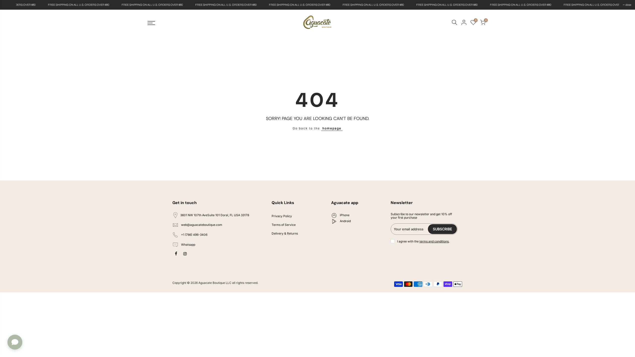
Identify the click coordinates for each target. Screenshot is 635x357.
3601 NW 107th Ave (214, 215)
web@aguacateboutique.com (201, 225)
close (9, 4)
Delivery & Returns (285, 233)
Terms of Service (284, 225)
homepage (331, 128)
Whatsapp (187, 244)
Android (345, 221)
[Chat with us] (14, 342)
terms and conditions (434, 241)
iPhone (344, 215)
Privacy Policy (282, 216)
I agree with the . (423, 241)
